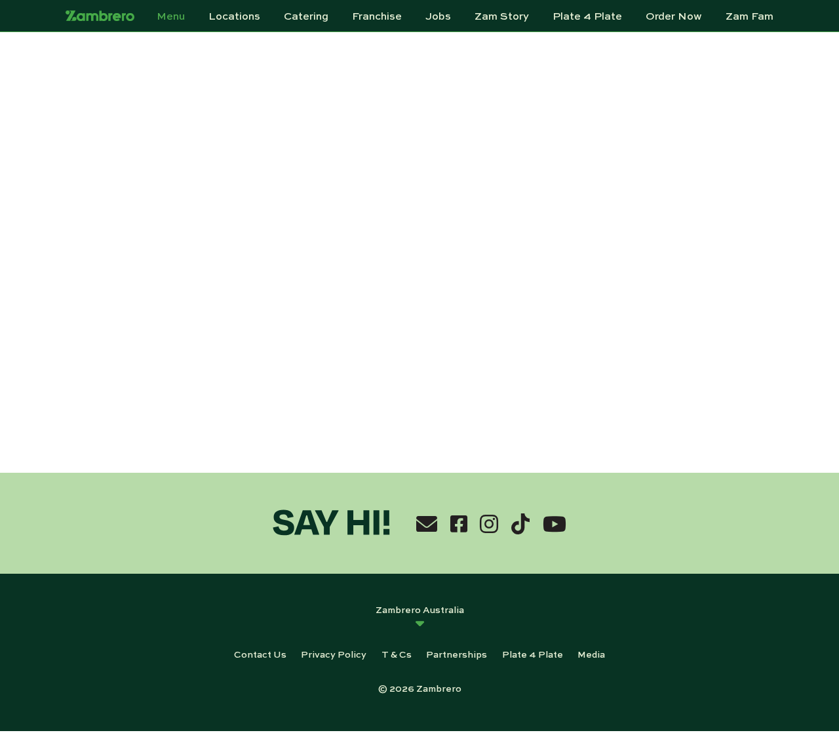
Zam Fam (749, 15)
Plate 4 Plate (587, 15)
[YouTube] (554, 523)
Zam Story (502, 15)
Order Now (674, 15)
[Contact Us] (426, 523)
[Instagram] (489, 523)
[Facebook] (458, 523)
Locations (234, 15)
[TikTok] (520, 523)
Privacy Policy (333, 653)
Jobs (438, 15)
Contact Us (260, 653)
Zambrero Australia (420, 609)
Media (591, 653)
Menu (171, 15)
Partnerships (456, 653)
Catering (306, 15)
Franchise (377, 15)
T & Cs (396, 653)
